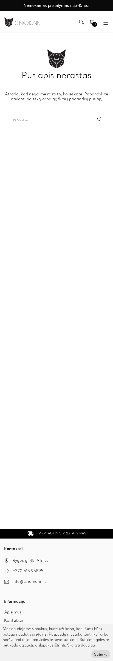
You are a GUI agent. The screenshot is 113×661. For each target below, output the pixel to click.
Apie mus (12, 612)
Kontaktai (13, 620)
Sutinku (101, 654)
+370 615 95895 (28, 571)
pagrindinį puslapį (85, 99)
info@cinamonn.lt (29, 582)
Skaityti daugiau (81, 645)
